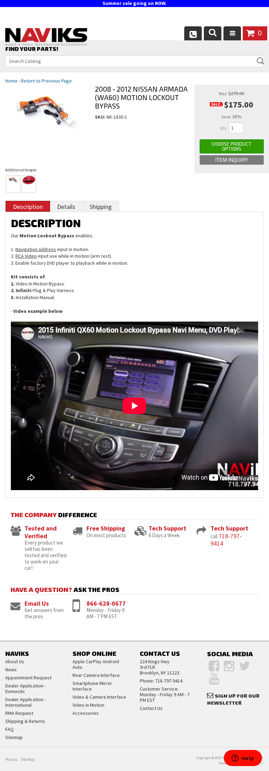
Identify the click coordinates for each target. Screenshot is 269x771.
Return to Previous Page (46, 81)
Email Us (37, 603)
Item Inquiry (231, 160)
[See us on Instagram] (229, 666)
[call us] (193, 33)
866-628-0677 (106, 603)
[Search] (212, 33)
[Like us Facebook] (214, 666)
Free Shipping (106, 528)
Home (11, 81)
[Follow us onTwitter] (244, 666)
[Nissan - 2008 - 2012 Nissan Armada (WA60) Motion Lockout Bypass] (44, 120)
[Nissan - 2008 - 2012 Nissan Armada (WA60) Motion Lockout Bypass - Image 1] (13, 184)
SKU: (100, 117)
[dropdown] (232, 33)
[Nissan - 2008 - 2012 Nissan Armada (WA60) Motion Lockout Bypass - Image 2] (29, 184)
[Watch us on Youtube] (214, 678)
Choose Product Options (231, 146)
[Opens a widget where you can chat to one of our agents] (242, 758)
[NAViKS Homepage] (46, 38)
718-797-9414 (226, 540)
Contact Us (151, 708)
